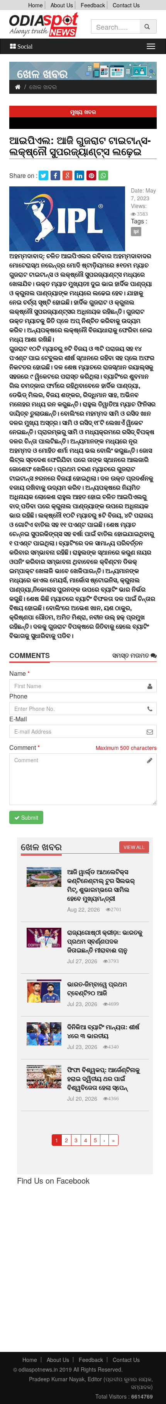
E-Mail (18, 719)
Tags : (139, 221)
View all (134, 847)
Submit (29, 817)
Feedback (93, 5)
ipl (136, 231)
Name (19, 673)
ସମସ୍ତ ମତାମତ (131, 655)
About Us (62, 5)
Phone (18, 696)
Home (35, 5)
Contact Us (126, 5)
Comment (24, 747)
